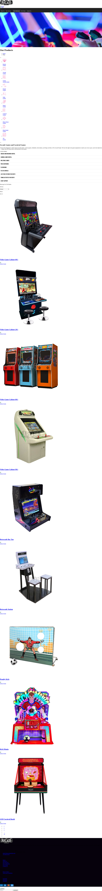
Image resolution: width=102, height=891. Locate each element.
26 (4, 834)
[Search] (2, 6)
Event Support (4, 181)
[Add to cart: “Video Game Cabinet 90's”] (0, 472)
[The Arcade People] (6, 4)
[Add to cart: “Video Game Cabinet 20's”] (0, 332)
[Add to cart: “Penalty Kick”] (0, 682)
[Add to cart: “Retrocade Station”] (0, 612)
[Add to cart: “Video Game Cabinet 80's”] (0, 402)
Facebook (5, 878)
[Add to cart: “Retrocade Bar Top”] (0, 542)
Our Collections (16, 11)
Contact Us (29, 11)
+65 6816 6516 (6, 854)
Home (1, 8)
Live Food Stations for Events (8, 174)
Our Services (8, 11)
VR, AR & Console (5, 171)
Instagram (5, 879)
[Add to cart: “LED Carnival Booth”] (0, 822)
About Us (2, 11)
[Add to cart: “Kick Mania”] (0, 752)
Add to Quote (3, 264)
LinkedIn (5, 881)
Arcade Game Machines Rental (8, 154)
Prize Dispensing (5, 164)
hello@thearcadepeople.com (9, 853)
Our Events (23, 11)
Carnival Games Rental (6, 157)
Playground (4, 167)
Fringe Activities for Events (8, 177)
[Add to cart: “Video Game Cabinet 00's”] (0, 262)
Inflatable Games (5, 160)
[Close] (2, 888)
